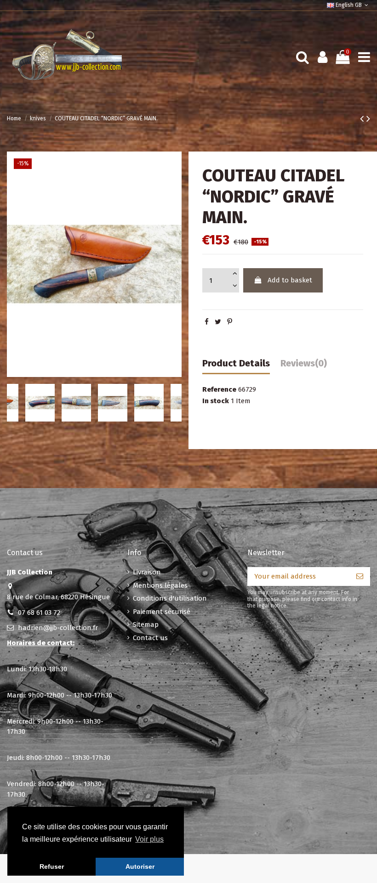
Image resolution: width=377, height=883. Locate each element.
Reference (219, 389)
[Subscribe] (359, 576)
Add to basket (290, 280)
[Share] (207, 322)
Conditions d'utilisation (170, 598)
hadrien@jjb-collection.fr (58, 628)
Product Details (236, 363)
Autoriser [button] (140, 866)
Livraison (147, 572)
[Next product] (368, 118)
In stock (215, 401)
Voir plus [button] (149, 839)
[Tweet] (218, 322)
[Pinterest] (229, 322)
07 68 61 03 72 (39, 612)
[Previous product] (363, 118)
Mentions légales (160, 585)
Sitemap (146, 624)
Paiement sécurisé (161, 611)
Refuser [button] (52, 866)
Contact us (150, 638)
